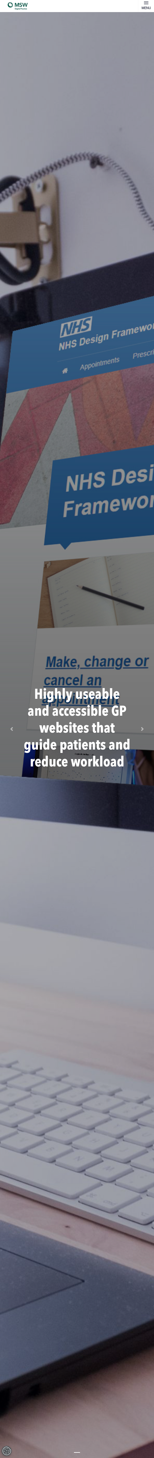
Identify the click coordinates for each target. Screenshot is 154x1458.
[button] (11, 729)
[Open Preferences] (7, 1451)
